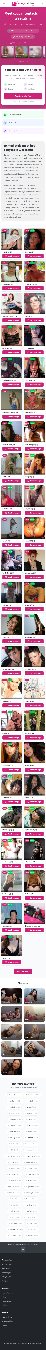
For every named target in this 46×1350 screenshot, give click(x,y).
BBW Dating (6, 1268)
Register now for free (23, 96)
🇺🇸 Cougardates (13, 1244)
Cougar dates (7, 1317)
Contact (5, 1325)
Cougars (5, 1281)
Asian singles (7, 1264)
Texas (22, 1244)
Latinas (4, 1305)
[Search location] (42, 3)
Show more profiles (23, 971)
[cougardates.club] (23, 3)
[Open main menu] (4, 3)
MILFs (4, 1297)
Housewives (6, 1301)
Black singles (6, 1272)
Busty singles (7, 1277)
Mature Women (7, 1293)
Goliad (27, 1244)
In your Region (7, 1321)
